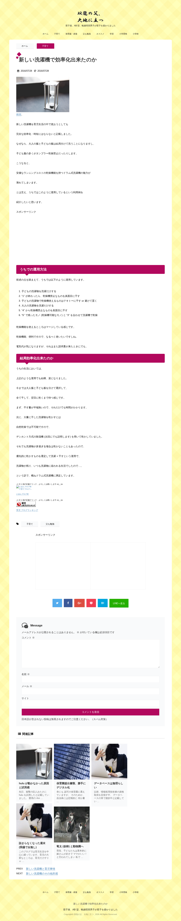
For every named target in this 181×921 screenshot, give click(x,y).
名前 (26, 674)
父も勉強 (87, 34)
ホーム (45, 34)
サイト (25, 698)
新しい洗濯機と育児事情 (40, 868)
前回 (18, 114)
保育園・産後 (71, 34)
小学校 (136, 34)
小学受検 (123, 34)
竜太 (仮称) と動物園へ (70, 846)
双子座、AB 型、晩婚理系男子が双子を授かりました (90, 909)
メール (27, 686)
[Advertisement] (42, 236)
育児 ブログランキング (27, 510)
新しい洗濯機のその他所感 (42, 873)
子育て (57, 34)
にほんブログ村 (22, 494)
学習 (112, 34)
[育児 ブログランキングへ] (90, 504)
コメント (28, 637)
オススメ (100, 34)
